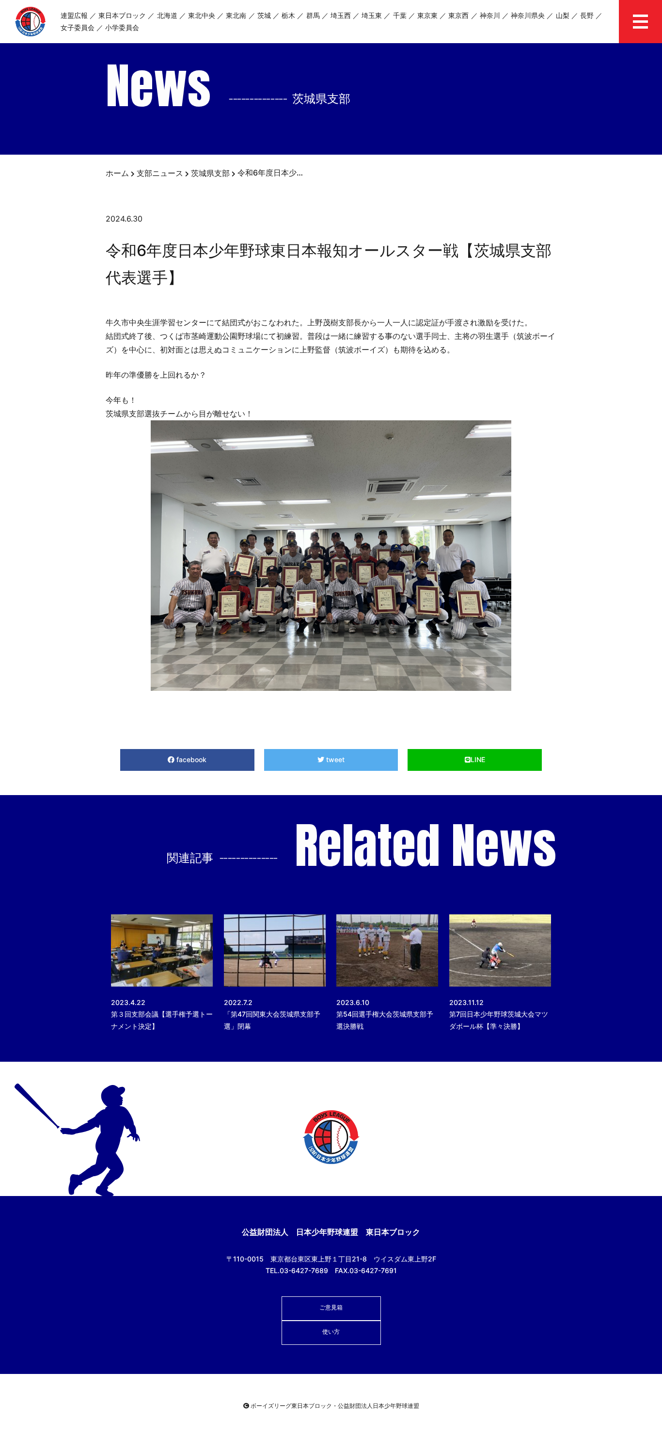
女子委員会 (78, 27)
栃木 (288, 15)
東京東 (427, 15)
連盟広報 (74, 15)
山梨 (562, 15)
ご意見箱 (331, 1307)
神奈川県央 (528, 15)
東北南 (236, 15)
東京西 (458, 15)
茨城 (264, 15)
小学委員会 (122, 27)
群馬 (313, 15)
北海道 (167, 15)
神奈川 (490, 15)
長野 (587, 15)
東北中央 (201, 15)
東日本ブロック (122, 15)
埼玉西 (341, 15)
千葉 (400, 15)
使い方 (331, 1331)
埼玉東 (372, 15)
